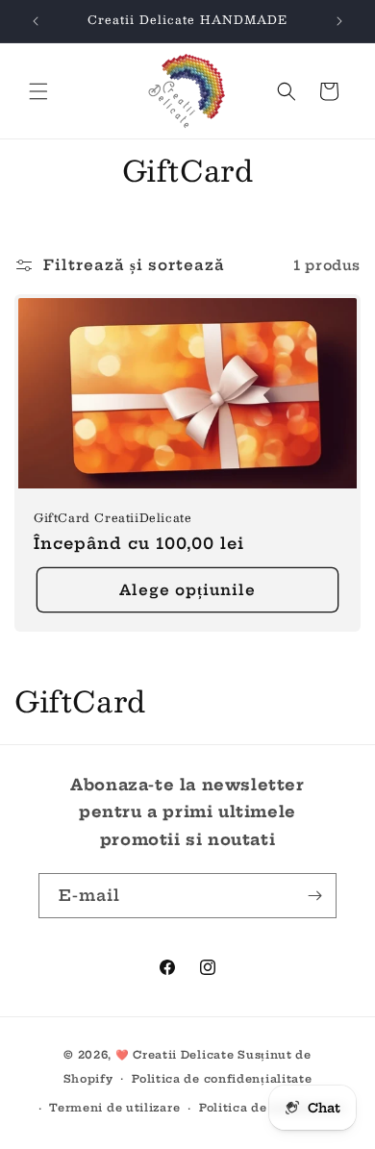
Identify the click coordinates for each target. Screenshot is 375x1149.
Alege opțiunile (187, 590)
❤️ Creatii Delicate (176, 1055)
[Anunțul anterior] (35, 21)
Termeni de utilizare (114, 1107)
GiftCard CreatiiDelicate (112, 518)
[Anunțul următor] (339, 21)
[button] (38, 91)
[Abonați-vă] (314, 895)
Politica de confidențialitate (222, 1079)
